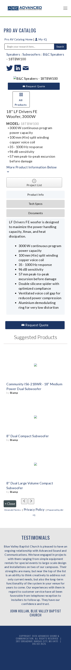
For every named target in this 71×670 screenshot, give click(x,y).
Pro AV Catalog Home (18, 39)
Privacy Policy (34, 509)
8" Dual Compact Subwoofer (27, 436)
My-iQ (42, 39)
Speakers (13, 54)
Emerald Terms (13, 510)
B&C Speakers (53, 54)
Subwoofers (31, 54)
